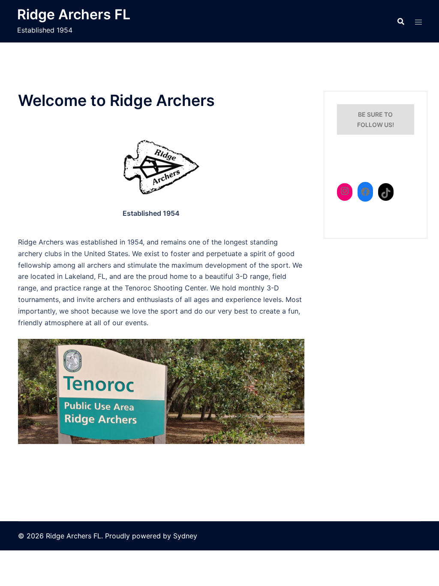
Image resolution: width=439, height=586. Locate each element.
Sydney (185, 536)
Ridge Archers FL (73, 14)
